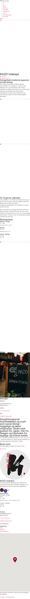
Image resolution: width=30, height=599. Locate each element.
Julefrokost (6, 11)
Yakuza (28, 437)
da (3, 2)
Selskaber (5, 9)
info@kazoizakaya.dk (6, 416)
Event (4, 13)
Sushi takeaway (7, 15)
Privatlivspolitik (10, 597)
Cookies (2, 597)
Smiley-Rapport (4, 531)
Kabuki (22, 437)
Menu (4, 6)
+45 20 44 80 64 (5, 411)
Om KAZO (5, 16)
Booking (5, 8)
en (3, 4)
